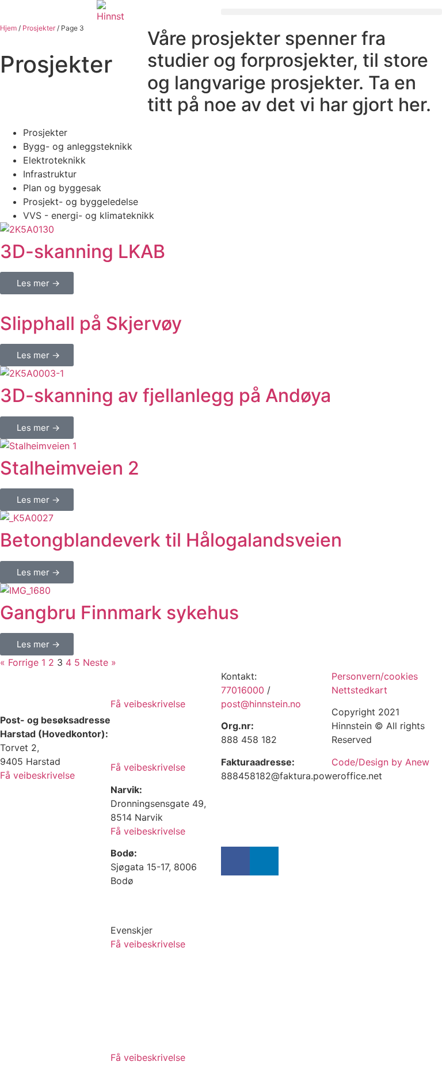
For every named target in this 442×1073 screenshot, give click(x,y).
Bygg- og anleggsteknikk (77, 146)
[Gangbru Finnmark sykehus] (25, 590)
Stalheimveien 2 (69, 468)
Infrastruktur (50, 174)
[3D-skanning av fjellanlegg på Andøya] (32, 373)
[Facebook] (235, 861)
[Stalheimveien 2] (38, 446)
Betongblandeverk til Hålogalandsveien (171, 540)
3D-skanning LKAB (82, 251)
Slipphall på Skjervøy (91, 323)
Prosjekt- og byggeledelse (80, 201)
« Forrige (19, 662)
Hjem (8, 28)
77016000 (242, 690)
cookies (401, 676)
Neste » (99, 662)
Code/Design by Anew (380, 762)
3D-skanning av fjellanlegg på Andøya (165, 395)
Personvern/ (358, 676)
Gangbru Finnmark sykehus (119, 612)
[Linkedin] (264, 861)
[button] (331, 12)
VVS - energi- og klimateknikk (88, 215)
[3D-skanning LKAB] (27, 229)
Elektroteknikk (54, 160)
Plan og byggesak (62, 188)
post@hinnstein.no (261, 704)
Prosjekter (38, 28)
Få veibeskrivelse (37, 775)
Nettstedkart (359, 690)
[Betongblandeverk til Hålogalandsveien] (27, 518)
